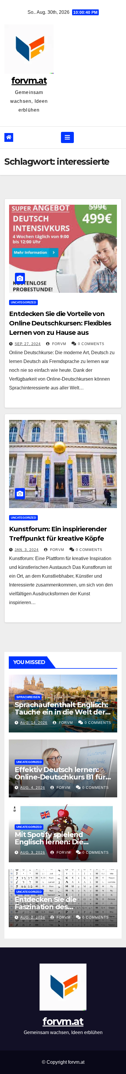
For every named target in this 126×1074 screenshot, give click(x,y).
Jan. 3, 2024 (27, 550)
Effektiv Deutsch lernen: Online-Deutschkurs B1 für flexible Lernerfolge (60, 777)
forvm (58, 344)
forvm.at (28, 80)
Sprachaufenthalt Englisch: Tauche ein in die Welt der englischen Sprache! (61, 712)
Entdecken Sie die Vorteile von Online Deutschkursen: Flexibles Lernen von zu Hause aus (60, 323)
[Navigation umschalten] (67, 137)
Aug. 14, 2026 (33, 723)
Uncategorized (23, 302)
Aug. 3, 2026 (32, 853)
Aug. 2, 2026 (32, 917)
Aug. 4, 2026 (32, 788)
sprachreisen (28, 697)
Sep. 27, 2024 (28, 344)
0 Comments (91, 344)
